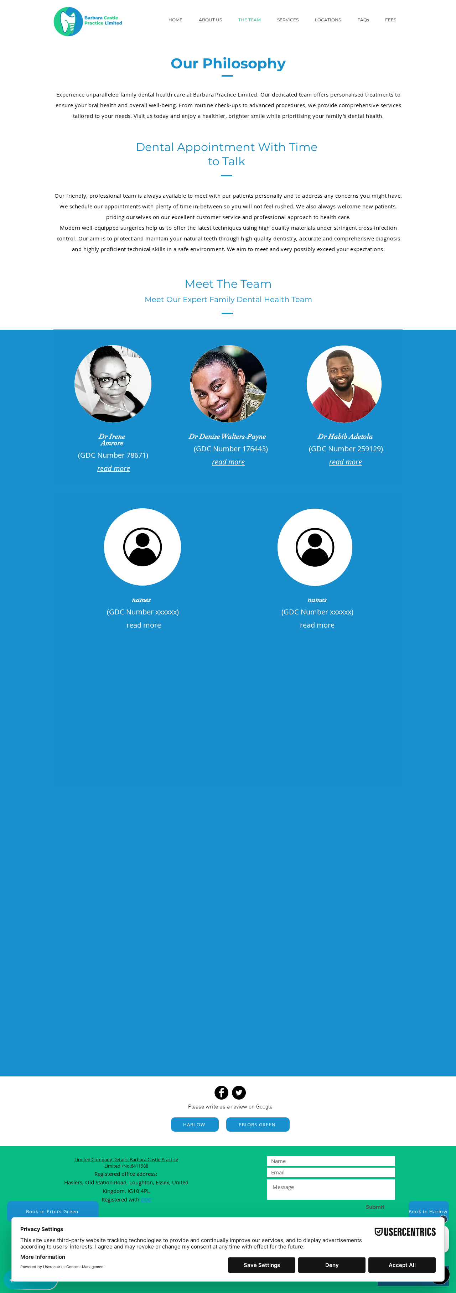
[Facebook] (221, 1093)
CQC (146, 1199)
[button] (291, 20)
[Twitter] (239, 1093)
